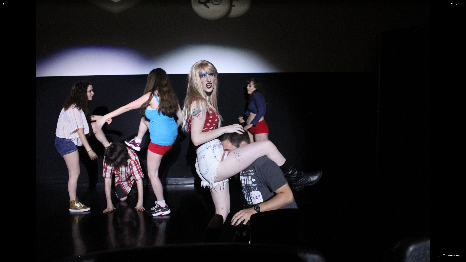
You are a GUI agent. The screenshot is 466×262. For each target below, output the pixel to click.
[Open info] (457, 3)
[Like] (438, 255)
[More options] (462, 3)
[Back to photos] (4, 4)
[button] (6, 131)
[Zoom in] (452, 3)
